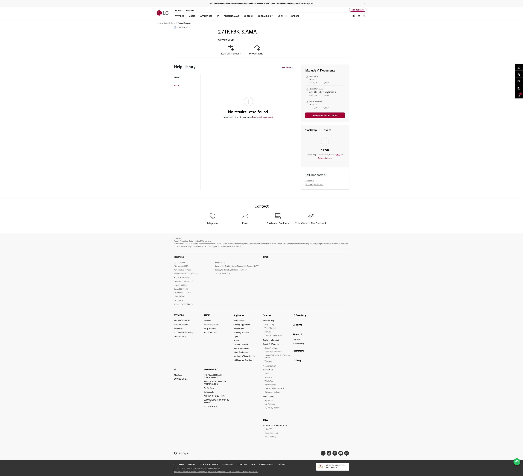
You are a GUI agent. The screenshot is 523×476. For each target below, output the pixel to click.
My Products (269, 404)
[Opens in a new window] (323, 453)
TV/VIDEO (179, 315)
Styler (235, 336)
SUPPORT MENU (226, 40)
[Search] (364, 16)
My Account (268, 396)
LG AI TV (268, 429)
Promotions (298, 350)
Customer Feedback (272, 392)
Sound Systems (210, 332)
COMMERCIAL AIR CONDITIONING (216, 401)
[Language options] (353, 16)
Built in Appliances (241, 348)
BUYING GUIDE (181, 336)
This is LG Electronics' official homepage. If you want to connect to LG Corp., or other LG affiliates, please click (216, 471)
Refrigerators (239, 320)
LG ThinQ (297, 324)
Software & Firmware (273, 335)
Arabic (312, 79)
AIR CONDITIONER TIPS (214, 396)
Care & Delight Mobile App (275, 388)
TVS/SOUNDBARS (182, 320)
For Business (358, 9)
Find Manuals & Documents (325, 115)
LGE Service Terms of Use (208, 464)
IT (175, 369)
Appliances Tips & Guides (244, 356)
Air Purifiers (209, 388)
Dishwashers (238, 328)
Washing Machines (241, 332)
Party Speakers (210, 328)
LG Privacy (281, 464)
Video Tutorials (270, 328)
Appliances (238, 315)
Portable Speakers (211, 324)
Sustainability (298, 343)
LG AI (265, 420)
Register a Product (271, 340)
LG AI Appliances (240, 352)
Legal (253, 464)
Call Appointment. (266, 117)
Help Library (269, 324)
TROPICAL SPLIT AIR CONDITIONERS (213, 376)
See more (286, 67)
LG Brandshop (299, 315)
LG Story (297, 360)
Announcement (269, 365)
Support (267, 315)
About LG (297, 334)
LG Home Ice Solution (242, 360)
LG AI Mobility (270, 436)
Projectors (178, 328)
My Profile (268, 400)
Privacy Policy (227, 464)
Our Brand (297, 339)
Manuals (267, 331)
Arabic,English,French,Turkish (321, 91)
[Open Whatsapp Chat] (516, 461)
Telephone (268, 377)
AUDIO (207, 315)
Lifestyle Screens (181, 324)
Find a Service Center (273, 351)
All (175, 85)
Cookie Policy (242, 464)
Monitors (178, 375)
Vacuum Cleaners (240, 344)
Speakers (207, 320)
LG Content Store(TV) (183, 332)
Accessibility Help (266, 464)
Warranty (309, 180)
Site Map (191, 464)
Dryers (236, 340)
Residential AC (211, 369)
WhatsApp (268, 381)
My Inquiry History (271, 407)
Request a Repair (271, 347)
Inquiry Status (270, 384)
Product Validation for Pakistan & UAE (277, 356)
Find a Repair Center (314, 184)
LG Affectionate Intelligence (275, 425)
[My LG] (359, 16)
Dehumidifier (209, 392)
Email (254, 117)
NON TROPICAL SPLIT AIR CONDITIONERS (215, 382)
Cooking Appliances (241, 324)
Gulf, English (183, 453)
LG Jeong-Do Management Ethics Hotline (335, 466)
